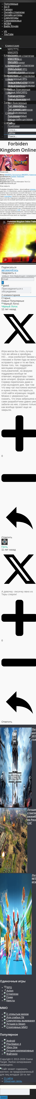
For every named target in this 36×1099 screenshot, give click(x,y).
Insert (4, 1097)
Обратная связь (13, 1081)
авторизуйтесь (9, 270)
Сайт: (2, 183)
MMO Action (15, 68)
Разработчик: (5, 182)
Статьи (8, 122)
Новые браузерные (19, 89)
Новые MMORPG (17, 92)
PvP (19, 210)
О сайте (8, 1078)
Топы (7, 102)
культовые (8, 196)
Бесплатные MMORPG (20, 175)
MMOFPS (13, 52)
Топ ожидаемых (17, 116)
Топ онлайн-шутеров (20, 119)
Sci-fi (6, 6)
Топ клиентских (17, 109)
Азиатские (20, 176)
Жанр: (2, 175)
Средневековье (13, 20)
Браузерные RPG (17, 79)
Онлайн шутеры (13, 15)
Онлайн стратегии (14, 12)
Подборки (14, 126)
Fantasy (8, 9)
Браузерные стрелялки (21, 76)
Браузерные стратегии (21, 82)
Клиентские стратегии (21, 55)
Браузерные (11, 75)
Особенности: (5, 176)
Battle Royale (11, 26)
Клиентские (12, 45)
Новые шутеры (16, 95)
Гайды (11, 132)
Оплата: (3, 180)
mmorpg (32, 189)
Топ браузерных (17, 103)
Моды (11, 129)
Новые (8, 89)
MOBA (7, 23)
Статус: (3, 178)
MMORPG (13, 58)
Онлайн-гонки (16, 72)
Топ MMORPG (16, 105)
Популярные (11, 4)
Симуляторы (11, 17)
